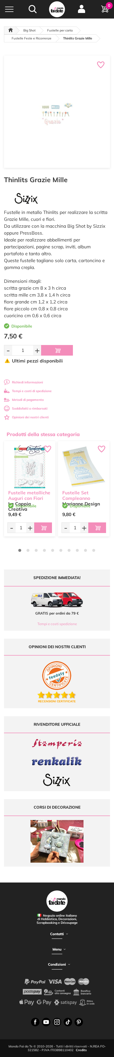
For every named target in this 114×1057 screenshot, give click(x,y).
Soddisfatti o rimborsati (29, 408)
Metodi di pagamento (28, 400)
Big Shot (29, 30)
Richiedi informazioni (27, 382)
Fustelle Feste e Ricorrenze (31, 38)
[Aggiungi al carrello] (57, 350)
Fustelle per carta (60, 30)
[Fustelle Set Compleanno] (83, 466)
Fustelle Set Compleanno (76, 495)
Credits (81, 1050)
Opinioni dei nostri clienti (30, 417)
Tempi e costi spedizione (57, 624)
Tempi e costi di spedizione (32, 391)
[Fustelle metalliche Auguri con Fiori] (29, 466)
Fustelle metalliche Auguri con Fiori (29, 495)
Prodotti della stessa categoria (43, 434)
